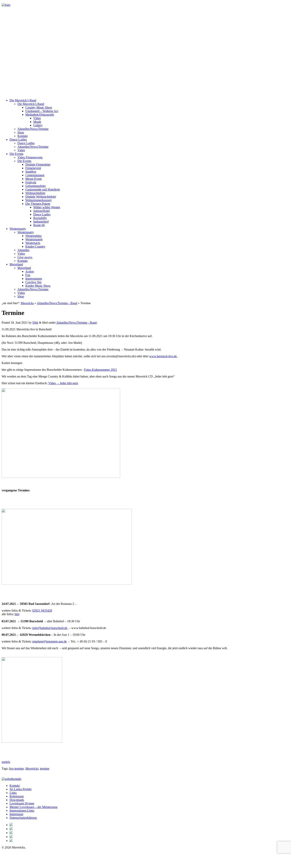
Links (13, 792)
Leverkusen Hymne (22, 803)
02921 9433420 (42, 610)
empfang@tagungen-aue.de (49, 641)
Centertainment (34, 175)
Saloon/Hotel (41, 211)
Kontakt (22, 136)
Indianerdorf (41, 221)
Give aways (24, 257)
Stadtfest (30, 171)
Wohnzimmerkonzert (38, 200)
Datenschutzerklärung (23, 817)
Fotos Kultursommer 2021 (100, 369)
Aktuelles (23, 250)
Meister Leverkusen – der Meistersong (33, 807)
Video (37, 118)
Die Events (16, 153)
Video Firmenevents (30, 157)
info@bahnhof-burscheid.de (50, 628)
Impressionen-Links (22, 810)
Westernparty (18, 228)
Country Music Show (38, 107)
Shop (20, 132)
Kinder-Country (35, 246)
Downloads (17, 800)
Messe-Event (33, 178)
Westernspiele (34, 239)
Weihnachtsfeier (35, 193)
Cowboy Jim (33, 282)
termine (44, 768)
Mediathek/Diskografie (39, 114)
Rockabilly (40, 218)
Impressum (16, 814)
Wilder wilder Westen (46, 207)
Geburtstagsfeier (35, 186)
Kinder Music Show (38, 285)
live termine (16, 768)
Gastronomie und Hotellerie (42, 189)
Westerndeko (33, 235)
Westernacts (32, 243)
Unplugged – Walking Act (41, 111)
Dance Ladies (18, 139)
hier (17, 614)
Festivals (30, 182)
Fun (27, 275)
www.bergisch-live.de (163, 356)
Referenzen (17, 796)
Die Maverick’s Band (23, 100)
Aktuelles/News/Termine (32, 129)
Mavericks (27, 303)
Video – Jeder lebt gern (63, 383)
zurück (6, 762)
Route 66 (39, 225)
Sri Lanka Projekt (20, 789)
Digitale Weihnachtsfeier (40, 196)
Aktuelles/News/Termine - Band (57, 303)
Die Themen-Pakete (37, 203)
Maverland (16, 264)
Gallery (38, 125)
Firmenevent (33, 168)
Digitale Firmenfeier (37, 164)
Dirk (35, 322)
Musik (37, 121)
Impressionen (33, 278)
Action (29, 271)
